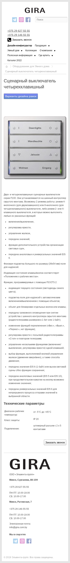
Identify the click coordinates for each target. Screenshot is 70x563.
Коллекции (31, 50)
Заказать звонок (22, 39)
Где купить (44, 55)
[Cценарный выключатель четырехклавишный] (35, 147)
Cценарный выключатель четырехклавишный (31, 71)
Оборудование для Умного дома (31, 66)
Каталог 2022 (14, 60)
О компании (46, 50)
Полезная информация (19, 55)
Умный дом (13, 50)
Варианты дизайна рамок (20, 96)
